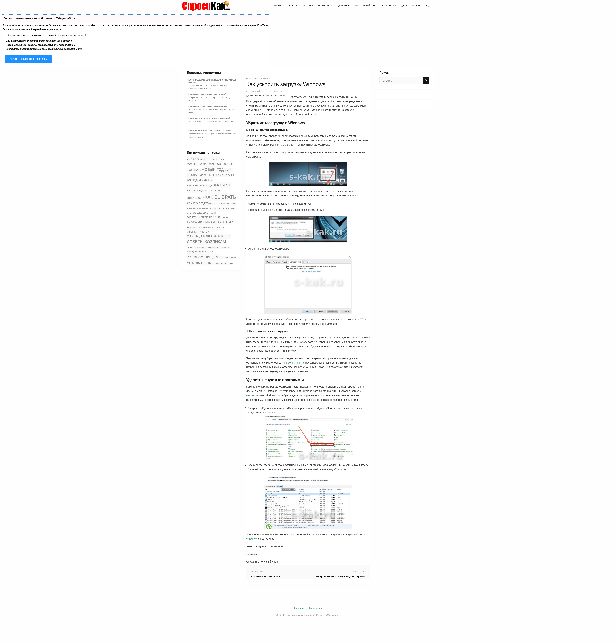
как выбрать (220, 197)
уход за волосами (200, 251)
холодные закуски (222, 263)
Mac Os (192, 163)
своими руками (198, 231)
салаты (220, 227)
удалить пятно (222, 247)
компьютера (253, 395)
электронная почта (292, 362)
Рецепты (292, 5)
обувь (232, 209)
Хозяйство (369, 5)
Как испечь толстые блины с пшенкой (209, 119)
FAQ (427, 5)
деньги (205, 190)
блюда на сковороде (199, 186)
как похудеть (198, 203)
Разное (416, 5)
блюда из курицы (223, 175)
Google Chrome (210, 159)
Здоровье (343, 5)
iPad (223, 159)
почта (225, 217)
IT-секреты (276, 5)
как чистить (228, 204)
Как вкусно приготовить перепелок (207, 106)
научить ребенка (219, 208)
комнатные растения (197, 209)
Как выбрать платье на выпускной (207, 94)
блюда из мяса (200, 180)
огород (191, 213)
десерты (216, 191)
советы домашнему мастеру (209, 236)
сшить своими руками (200, 247)
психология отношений (210, 222)
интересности (195, 198)
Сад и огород (388, 5)
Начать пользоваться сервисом (28, 58)
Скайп (228, 170)
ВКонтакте (194, 170)
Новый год (213, 169)
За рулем (307, 5)
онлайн (211, 213)
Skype (203, 164)
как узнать (215, 204)
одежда (201, 213)
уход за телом (199, 263)
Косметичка (325, 5)
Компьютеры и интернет (258, 79)
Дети (404, 5)
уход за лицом (203, 257)
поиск (217, 217)
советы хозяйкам (206, 241)
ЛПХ (356, 5)
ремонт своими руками (201, 227)
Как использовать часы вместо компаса (210, 131)
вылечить (222, 185)
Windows (215, 163)
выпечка (194, 190)
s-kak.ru (250, 91)
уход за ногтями (227, 258)
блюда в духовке (200, 175)
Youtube (228, 164)
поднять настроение (199, 217)
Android (193, 159)
